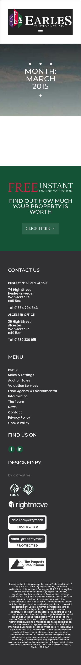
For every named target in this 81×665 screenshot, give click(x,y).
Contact (15, 412)
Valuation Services (23, 385)
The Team (16, 401)
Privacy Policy (19, 417)
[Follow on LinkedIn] (19, 449)
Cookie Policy (18, 423)
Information (18, 396)
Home (12, 370)
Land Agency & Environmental (32, 391)
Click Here (38, 228)
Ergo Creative (19, 475)
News (12, 407)
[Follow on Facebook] (11, 449)
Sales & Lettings (21, 375)
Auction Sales (19, 380)
